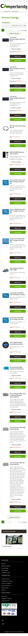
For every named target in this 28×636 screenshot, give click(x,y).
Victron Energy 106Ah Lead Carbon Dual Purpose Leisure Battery (17, 395)
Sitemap (3, 563)
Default (20, 25)
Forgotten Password (6, 598)
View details (17, 60)
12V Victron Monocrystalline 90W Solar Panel (17, 98)
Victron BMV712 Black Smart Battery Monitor (16, 343)
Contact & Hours (5, 579)
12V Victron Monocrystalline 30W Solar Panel (17, 39)
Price (17, 25)
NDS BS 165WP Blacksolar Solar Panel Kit (17, 153)
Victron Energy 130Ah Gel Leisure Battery (17, 463)
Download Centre (5, 572)
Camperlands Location (6, 581)
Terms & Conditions (6, 583)
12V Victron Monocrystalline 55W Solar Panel (17, 68)
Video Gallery (4, 570)
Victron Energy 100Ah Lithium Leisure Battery (17, 368)
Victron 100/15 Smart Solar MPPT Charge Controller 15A (17, 181)
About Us (3, 590)
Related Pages (4, 568)
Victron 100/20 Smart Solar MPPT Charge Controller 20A (17, 211)
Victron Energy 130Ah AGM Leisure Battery (17, 428)
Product (13, 25)
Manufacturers (7, 11)
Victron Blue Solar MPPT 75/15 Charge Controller (17, 318)
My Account (4, 596)
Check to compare (16, 49)
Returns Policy (4, 588)
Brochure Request (7, 546)
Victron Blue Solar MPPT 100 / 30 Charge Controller (17, 293)
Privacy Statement (5, 585)
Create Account (5, 600)
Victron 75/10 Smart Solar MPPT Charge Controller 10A (17, 240)
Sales (25, 25)
